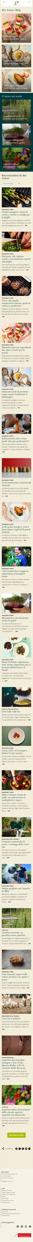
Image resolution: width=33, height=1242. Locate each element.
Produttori (5, 1211)
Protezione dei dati (8, 1200)
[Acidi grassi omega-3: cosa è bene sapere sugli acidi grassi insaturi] (16, 80)
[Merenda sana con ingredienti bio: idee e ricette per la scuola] (16, 28)
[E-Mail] (26, 1149)
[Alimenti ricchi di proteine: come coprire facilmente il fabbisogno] (16, 56)
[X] (20, 1149)
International (6, 1215)
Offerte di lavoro (7, 1190)
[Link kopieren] (29, 1149)
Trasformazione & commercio (11, 1213)
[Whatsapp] (23, 1149)
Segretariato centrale (8, 1192)
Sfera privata (6, 1202)
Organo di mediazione (8, 1194)
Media (4, 1196)
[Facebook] (16, 1149)
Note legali (5, 1198)
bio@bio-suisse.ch (7, 1181)
